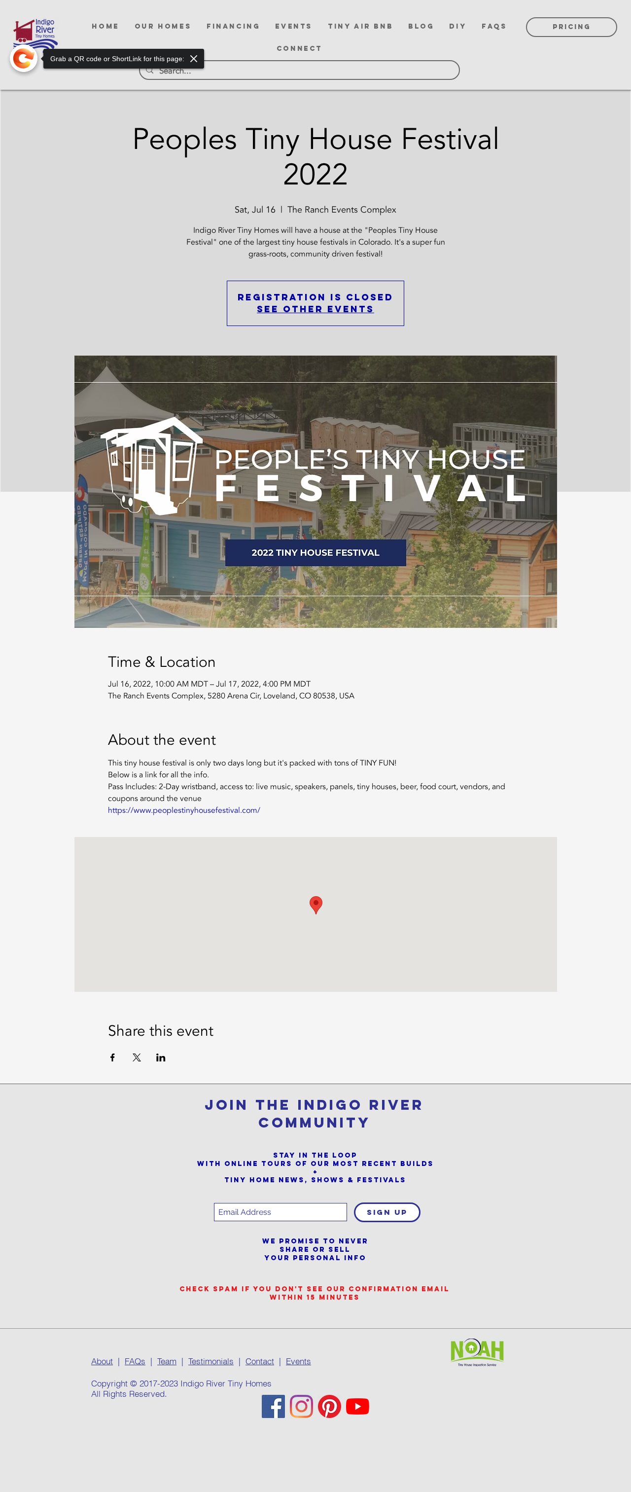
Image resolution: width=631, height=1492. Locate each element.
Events (298, 1361)
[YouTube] (357, 1406)
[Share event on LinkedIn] (161, 1057)
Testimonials (211, 1361)
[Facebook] (273, 1406)
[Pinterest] (329, 1406)
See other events (315, 309)
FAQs (135, 1361)
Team (166, 1361)
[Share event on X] (136, 1057)
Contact (259, 1361)
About (102, 1361)
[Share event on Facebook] (112, 1057)
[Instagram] (301, 1406)
